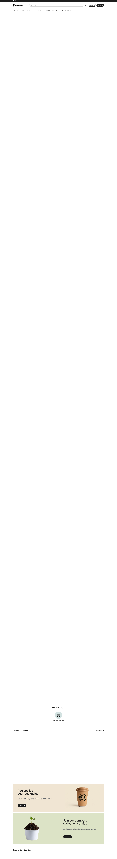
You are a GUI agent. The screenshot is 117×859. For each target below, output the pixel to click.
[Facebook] (13, 1)
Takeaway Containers (58, 720)
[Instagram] (15, 1)
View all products (100, 730)
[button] (100, 5)
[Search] (85, 5)
